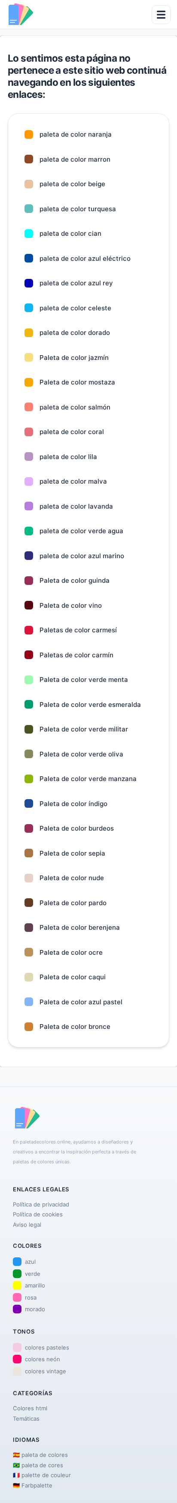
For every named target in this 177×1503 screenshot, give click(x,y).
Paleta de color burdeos (77, 828)
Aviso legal (27, 1224)
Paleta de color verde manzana (88, 779)
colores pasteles (47, 1347)
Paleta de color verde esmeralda (90, 704)
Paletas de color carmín (76, 655)
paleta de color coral (72, 432)
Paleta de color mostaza (77, 382)
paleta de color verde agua (81, 531)
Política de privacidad (41, 1204)
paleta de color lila (68, 457)
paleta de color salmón (75, 407)
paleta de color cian (70, 233)
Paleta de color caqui (73, 977)
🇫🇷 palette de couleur (42, 1475)
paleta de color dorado (75, 332)
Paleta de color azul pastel (81, 1002)
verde (32, 1273)
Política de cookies (38, 1214)
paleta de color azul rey (76, 283)
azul (30, 1261)
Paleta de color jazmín (74, 357)
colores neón (42, 1359)
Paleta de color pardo (73, 903)
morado (35, 1309)
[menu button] (161, 14)
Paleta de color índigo (73, 804)
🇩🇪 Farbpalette (32, 1485)
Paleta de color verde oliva (81, 754)
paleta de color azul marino (82, 556)
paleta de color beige (72, 184)
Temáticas (26, 1418)
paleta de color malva (73, 481)
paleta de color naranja (76, 134)
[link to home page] (20, 15)
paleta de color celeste (75, 308)
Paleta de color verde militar (84, 729)
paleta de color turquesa (78, 209)
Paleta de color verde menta (84, 679)
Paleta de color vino (71, 605)
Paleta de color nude (72, 878)
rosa (31, 1297)
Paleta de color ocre (71, 952)
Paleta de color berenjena (80, 927)
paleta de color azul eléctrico (85, 258)
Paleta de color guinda (75, 580)
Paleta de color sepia (72, 853)
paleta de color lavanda (76, 506)
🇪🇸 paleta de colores (40, 1454)
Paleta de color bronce (75, 1026)
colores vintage (45, 1371)
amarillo (35, 1285)
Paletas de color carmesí (78, 630)
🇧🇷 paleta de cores (38, 1465)
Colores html (30, 1408)
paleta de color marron (75, 159)
